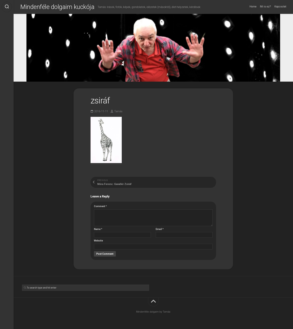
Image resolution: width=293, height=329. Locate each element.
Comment (100, 206)
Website (98, 240)
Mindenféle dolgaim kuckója (57, 6)
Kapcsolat (280, 6)
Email (160, 229)
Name (98, 229)
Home (253, 6)
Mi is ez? (265, 6)
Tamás (118, 111)
